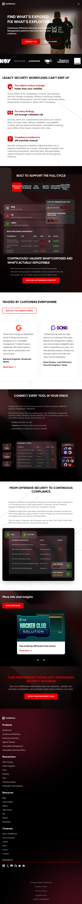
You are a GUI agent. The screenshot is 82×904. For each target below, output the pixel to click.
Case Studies (7, 802)
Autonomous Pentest (10, 738)
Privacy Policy (41, 891)
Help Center (7, 810)
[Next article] (44, 660)
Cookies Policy (41, 887)
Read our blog (13, 606)
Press (4, 846)
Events (5, 850)
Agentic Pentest (8, 742)
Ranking (5, 774)
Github (5, 818)
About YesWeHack (9, 834)
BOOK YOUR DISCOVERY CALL (41, 696)
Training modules (9, 782)
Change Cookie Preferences (41, 882)
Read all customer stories (19, 311)
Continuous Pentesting (11, 734)
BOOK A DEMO (50, 42)
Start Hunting (7, 762)
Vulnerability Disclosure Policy (13, 750)
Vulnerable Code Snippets (12, 786)
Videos (5, 806)
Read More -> (6, 367)
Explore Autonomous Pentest (41, 280)
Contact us (31, 42)
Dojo (4, 778)
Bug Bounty (7, 730)
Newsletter (6, 822)
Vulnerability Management (12, 746)
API (3, 814)
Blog (4, 798)
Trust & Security (8, 838)
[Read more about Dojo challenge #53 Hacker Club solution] (41, 626)
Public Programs (8, 766)
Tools (4, 770)
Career (5, 842)
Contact (5, 854)
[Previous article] (38, 660)
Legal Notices (41, 895)
